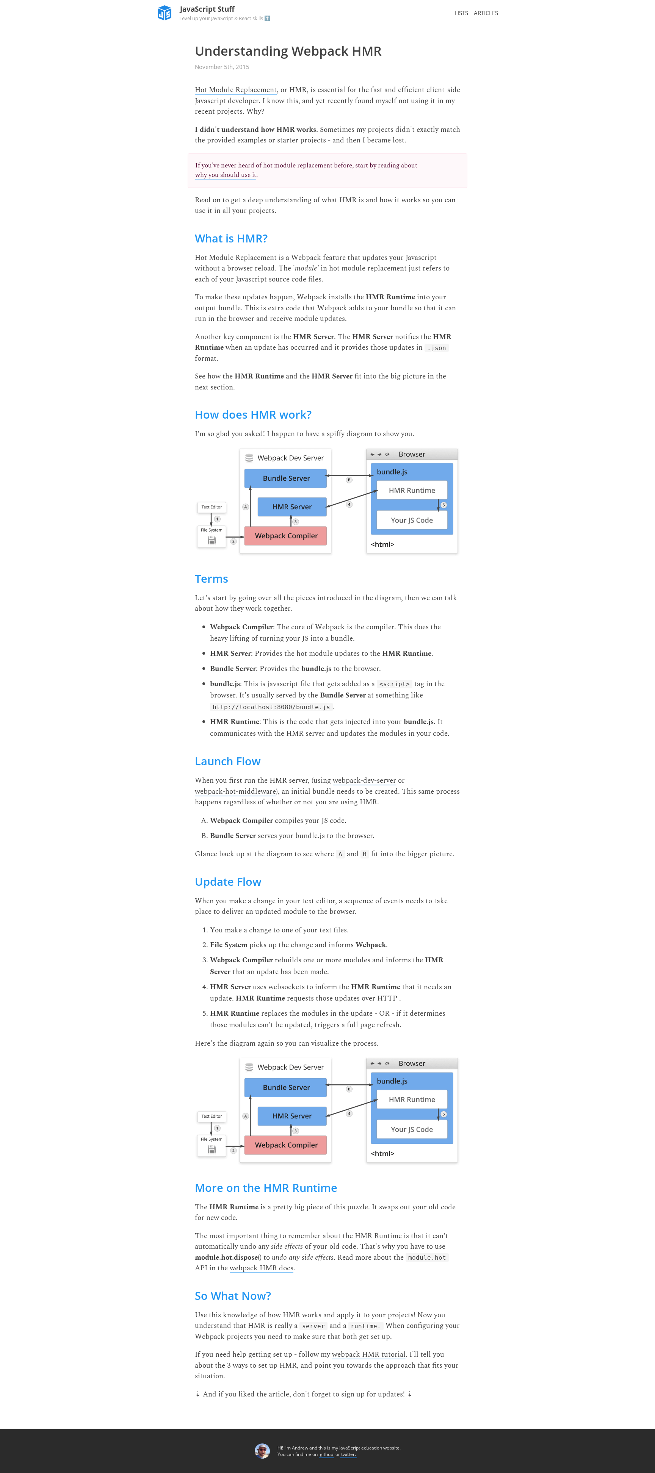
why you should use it (225, 176)
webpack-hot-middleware (235, 792)
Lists (461, 13)
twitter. (348, 1454)
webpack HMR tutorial (369, 1355)
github (326, 1454)
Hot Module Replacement (236, 90)
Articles (486, 13)
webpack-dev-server (364, 781)
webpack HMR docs (261, 1268)
